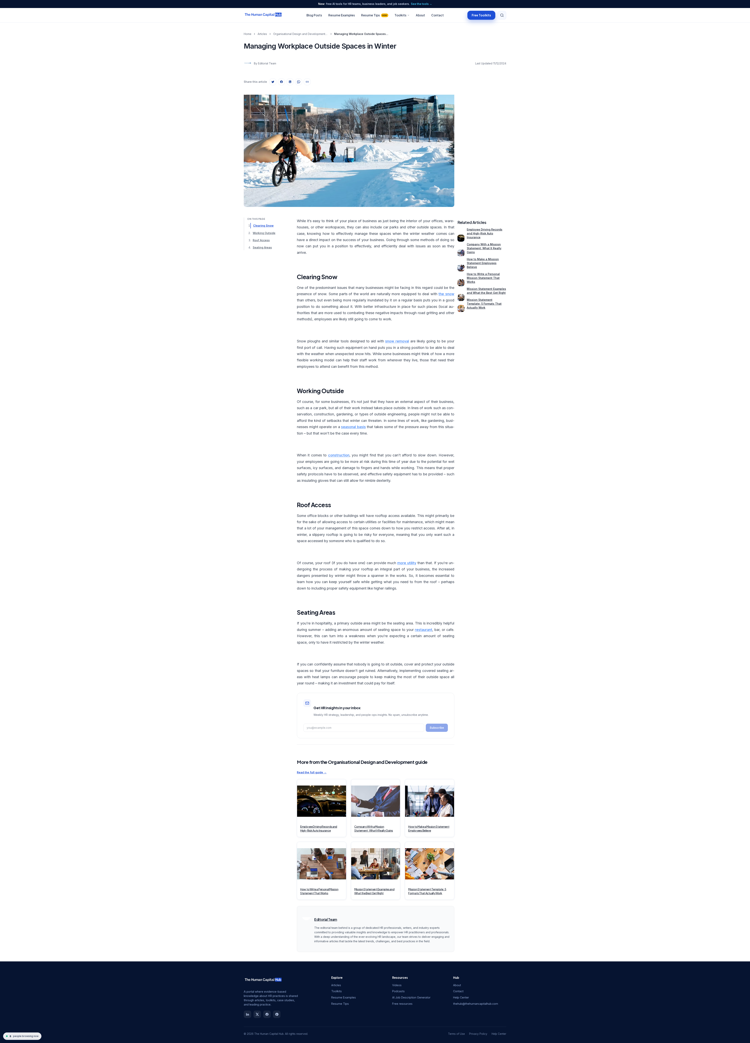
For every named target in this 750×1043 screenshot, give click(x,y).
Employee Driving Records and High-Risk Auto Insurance (484, 233)
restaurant (423, 630)
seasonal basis (353, 427)
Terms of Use (456, 1033)
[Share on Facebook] (281, 81)
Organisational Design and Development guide (300, 34)
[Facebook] (267, 1014)
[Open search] (502, 15)
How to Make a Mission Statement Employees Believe (483, 263)
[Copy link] (307, 81)
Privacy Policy (478, 1033)
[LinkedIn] (247, 1014)
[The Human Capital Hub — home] (263, 15)
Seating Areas (262, 247)
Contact (437, 15)
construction (338, 455)
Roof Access (261, 240)
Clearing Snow (263, 225)
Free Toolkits (481, 15)
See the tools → (421, 3)
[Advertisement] (481, 147)
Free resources (402, 1003)
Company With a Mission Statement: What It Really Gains (484, 248)
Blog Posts (314, 15)
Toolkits (400, 15)
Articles (262, 34)
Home (247, 34)
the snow (446, 294)
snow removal (397, 341)
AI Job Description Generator (411, 997)
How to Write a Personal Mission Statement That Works (483, 277)
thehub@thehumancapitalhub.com (475, 1003)
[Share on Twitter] (272, 81)
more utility (406, 563)
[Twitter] (257, 1014)
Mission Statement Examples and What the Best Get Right (486, 290)
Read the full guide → (312, 772)
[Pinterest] (276, 1014)
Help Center (461, 997)
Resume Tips (374, 15)
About (420, 15)
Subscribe (437, 727)
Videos (397, 985)
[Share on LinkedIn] (290, 81)
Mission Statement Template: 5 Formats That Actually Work (484, 303)
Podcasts (398, 991)
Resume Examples (341, 15)
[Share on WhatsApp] (298, 81)
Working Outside (264, 232)
